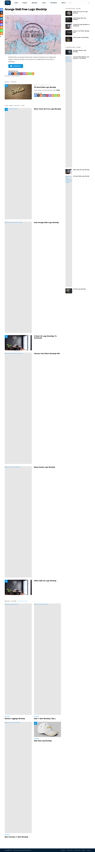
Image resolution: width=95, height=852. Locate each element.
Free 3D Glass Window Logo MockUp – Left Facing (81, 57)
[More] (33, 73)
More (58, 90)
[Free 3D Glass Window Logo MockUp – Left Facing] (68, 112)
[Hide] (0, 36)
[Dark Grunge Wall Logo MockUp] (18, 277)
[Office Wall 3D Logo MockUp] (18, 587)
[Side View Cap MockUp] (47, 729)
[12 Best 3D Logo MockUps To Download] (18, 342)
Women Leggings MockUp (15, 718)
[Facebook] (9, 73)
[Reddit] (15, 73)
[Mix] (27, 73)
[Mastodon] (24, 73)
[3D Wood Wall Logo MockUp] (18, 91)
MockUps (34, 3)
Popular (25, 3)
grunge (7, 75)
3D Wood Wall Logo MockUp (45, 87)
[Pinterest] (21, 73)
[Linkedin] (18, 73)
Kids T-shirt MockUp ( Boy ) (45, 718)
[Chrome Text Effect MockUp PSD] (18, 408)
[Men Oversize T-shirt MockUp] (18, 777)
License (83, 850)
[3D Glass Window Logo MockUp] (68, 52)
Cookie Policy (77, 850)
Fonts (43, 3)
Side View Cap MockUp (43, 741)
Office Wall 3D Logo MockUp (45, 581)
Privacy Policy (70, 850)
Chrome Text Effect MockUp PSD (47, 353)
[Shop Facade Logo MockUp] (18, 522)
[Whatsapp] (30, 73)
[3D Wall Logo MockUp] (68, 290)
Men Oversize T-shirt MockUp (16, 837)
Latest (16, 3)
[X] (12, 73)
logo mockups (15, 75)
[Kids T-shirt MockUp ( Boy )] (47, 659)
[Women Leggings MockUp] (18, 659)
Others (63, 3)
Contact (88, 850)
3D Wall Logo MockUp (79, 289)
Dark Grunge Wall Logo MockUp (46, 222)
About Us (63, 850)
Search (88, 3)
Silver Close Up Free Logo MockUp (47, 109)
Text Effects (53, 3)
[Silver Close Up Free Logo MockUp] (18, 163)
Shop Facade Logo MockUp (44, 467)
